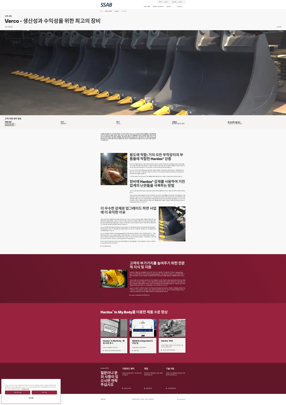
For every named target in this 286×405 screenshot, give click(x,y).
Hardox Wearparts (155, 274)
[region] (31, 391)
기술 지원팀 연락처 (172, 388)
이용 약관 (146, 399)
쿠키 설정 (31, 398)
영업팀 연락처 (149, 388)
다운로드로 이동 (127, 388)
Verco (131, 288)
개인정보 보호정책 (135, 399)
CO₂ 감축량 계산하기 (106, 246)
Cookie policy (25, 389)
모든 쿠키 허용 (17, 392)
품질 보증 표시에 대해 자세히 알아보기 (113, 350)
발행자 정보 (151, 399)
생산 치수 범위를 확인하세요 (169, 350)
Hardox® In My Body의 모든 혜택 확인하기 (140, 295)
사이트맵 (142, 399)
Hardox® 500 (9, 125)
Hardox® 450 (9, 123)
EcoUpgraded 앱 (121, 233)
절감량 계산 (136, 350)
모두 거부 (44, 392)
